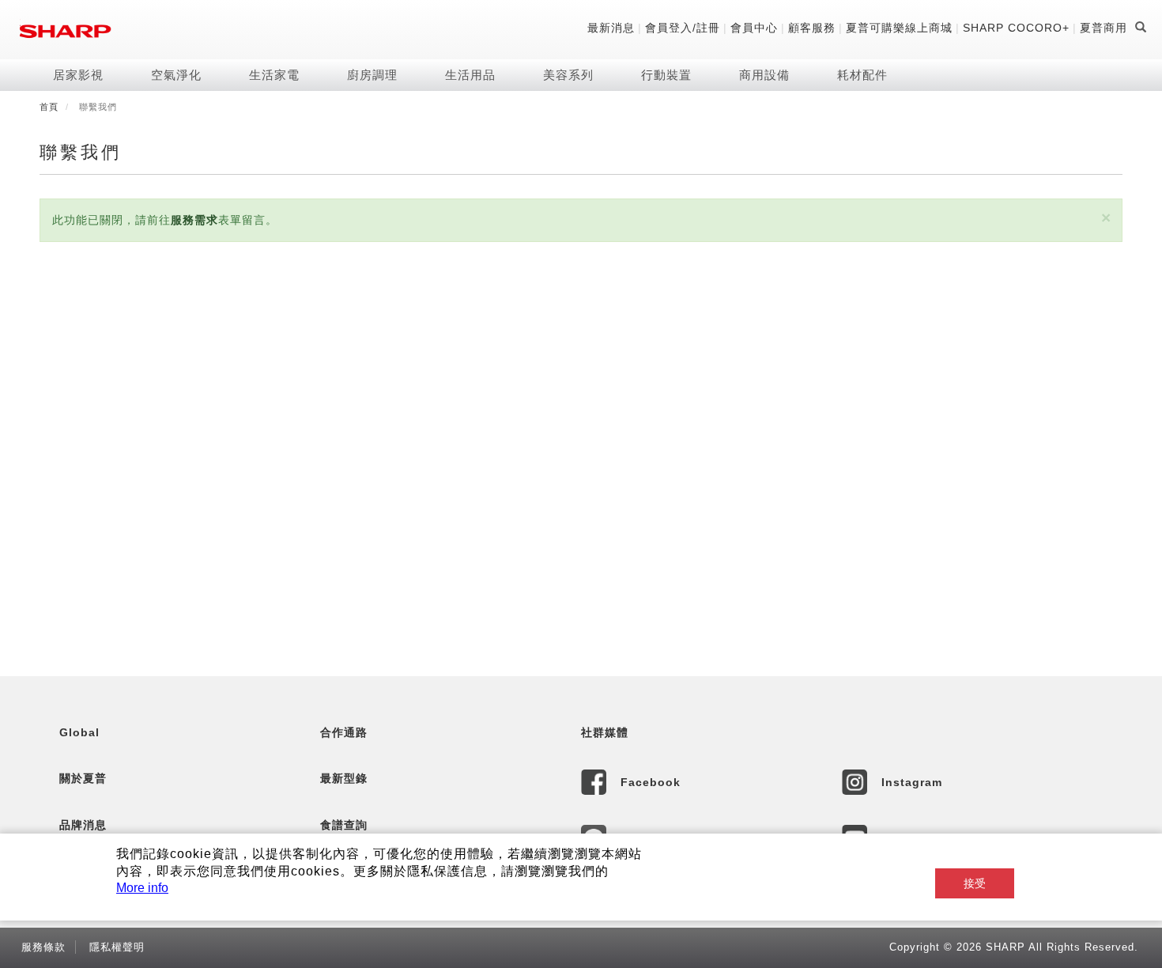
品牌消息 (83, 825)
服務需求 (194, 220)
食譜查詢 (344, 825)
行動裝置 (666, 74)
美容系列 (568, 74)
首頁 (49, 107)
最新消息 (611, 27)
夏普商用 (1103, 27)
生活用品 (470, 74)
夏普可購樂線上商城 (899, 27)
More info (142, 887)
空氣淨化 (176, 74)
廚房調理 (372, 74)
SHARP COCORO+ (1016, 27)
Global (79, 732)
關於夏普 (83, 778)
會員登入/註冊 (682, 27)
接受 (975, 883)
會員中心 (754, 27)
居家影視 (78, 74)
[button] (1106, 218)
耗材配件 (862, 74)
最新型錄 (344, 778)
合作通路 (344, 732)
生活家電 (274, 74)
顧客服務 (812, 27)
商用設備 (764, 74)
